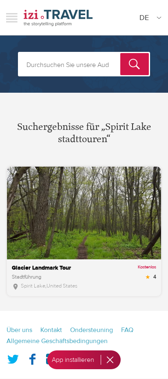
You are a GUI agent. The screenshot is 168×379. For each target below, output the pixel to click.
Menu (12, 17)
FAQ (127, 330)
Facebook (32, 357)
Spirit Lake (33, 286)
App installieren (73, 360)
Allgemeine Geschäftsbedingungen (57, 341)
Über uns (19, 330)
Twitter (13, 357)
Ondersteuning (91, 330)
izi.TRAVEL (58, 17)
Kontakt (51, 330)
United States (61, 286)
